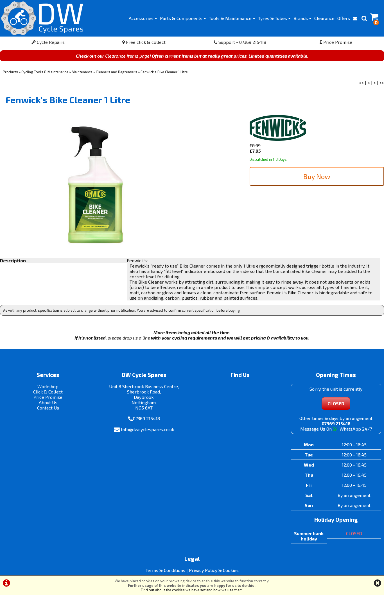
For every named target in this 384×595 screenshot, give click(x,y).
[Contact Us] (355, 18)
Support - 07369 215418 (241, 42)
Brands (301, 18)
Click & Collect (48, 391)
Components (182, 18)
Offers (343, 18)
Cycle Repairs (50, 42)
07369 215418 (146, 418)
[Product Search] (364, 18)
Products (10, 72)
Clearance (324, 18)
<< (361, 82)
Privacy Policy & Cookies (214, 570)
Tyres (273, 18)
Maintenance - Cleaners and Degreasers (104, 72)
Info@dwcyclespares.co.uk (147, 429)
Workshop (47, 386)
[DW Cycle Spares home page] (42, 18)
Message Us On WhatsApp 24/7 (336, 428)
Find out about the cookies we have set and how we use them (192, 590)
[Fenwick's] (278, 140)
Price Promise (337, 42)
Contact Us (48, 407)
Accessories (142, 18)
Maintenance (231, 18)
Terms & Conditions (165, 570)
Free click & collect (145, 42)
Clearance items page (127, 55)
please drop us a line (129, 337)
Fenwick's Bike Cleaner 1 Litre (164, 72)
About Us (48, 402)
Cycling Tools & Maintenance (44, 72)
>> (382, 82)
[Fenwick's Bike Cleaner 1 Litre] (96, 186)
